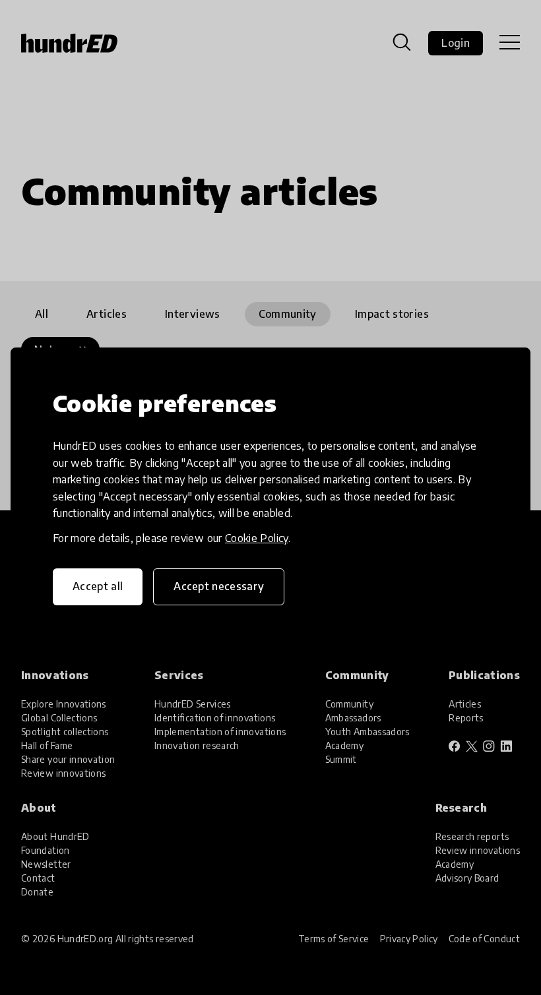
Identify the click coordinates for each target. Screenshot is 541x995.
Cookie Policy (256, 538)
